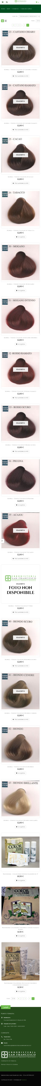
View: (33, 21)
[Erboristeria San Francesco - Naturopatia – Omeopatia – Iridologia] (20, 1)
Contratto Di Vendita (8, 1061)
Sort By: (15, 16)
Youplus (24, 1080)
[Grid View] (2, 20)
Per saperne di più (21, 76)
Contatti (5, 1007)
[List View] (5, 20)
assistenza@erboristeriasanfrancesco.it (17, 1045)
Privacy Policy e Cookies (9, 1064)
